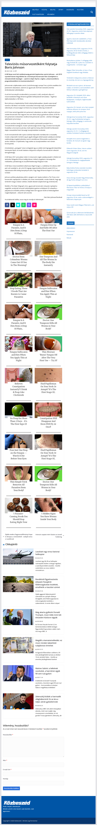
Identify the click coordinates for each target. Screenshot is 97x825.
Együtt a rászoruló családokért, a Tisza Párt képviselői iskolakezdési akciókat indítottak (79, 41)
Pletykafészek (38, 14)
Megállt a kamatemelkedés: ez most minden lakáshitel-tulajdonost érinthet (48, 643)
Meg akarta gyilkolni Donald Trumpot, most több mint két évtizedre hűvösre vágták (48, 615)
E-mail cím (7, 770)
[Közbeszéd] (17, 12)
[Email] (34, 205)
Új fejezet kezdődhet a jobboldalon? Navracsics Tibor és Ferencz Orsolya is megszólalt (79, 187)
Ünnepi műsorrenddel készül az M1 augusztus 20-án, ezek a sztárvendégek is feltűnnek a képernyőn (80, 197)
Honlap (5, 779)
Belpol (53, 10)
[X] (12, 205)
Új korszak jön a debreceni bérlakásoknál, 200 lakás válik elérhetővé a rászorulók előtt (80, 215)
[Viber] (29, 205)
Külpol (44, 10)
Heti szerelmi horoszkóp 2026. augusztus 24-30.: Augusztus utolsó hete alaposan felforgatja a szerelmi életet (80, 31)
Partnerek (70, 234)
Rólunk (69, 238)
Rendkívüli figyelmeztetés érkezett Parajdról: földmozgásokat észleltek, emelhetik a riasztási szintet (47, 583)
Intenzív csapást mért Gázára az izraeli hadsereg (49, 536)
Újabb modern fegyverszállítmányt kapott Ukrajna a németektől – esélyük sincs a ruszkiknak (18, 536)
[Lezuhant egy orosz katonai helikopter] (18, 550)
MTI (16, 71)
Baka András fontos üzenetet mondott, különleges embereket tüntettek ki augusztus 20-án (79, 170)
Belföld (35, 10)
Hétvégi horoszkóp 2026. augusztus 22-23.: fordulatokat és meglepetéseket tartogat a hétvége (80, 160)
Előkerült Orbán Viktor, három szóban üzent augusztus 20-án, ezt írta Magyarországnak (79, 150)
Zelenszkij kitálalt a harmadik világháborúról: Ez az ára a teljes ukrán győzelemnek (48, 699)
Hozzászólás (8, 735)
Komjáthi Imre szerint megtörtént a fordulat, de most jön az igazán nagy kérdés (78, 141)
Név (5, 760)
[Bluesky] (18, 205)
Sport (61, 10)
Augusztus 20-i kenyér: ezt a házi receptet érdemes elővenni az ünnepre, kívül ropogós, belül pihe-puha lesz (80, 109)
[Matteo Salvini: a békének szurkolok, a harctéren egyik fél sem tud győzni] (18, 666)
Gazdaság (70, 10)
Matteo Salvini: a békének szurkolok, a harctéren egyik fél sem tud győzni (47, 671)
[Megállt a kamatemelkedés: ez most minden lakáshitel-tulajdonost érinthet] (18, 638)
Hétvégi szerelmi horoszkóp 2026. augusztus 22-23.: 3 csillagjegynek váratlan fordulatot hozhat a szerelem (79, 131)
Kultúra (80, 10)
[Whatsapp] (23, 205)
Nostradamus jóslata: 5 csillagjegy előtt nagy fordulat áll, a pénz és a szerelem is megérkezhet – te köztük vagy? (80, 63)
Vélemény (51, 14)
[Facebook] (7, 205)
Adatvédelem (71, 228)
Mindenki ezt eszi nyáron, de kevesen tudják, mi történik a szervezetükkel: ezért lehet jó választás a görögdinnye (80, 88)
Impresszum (71, 231)
